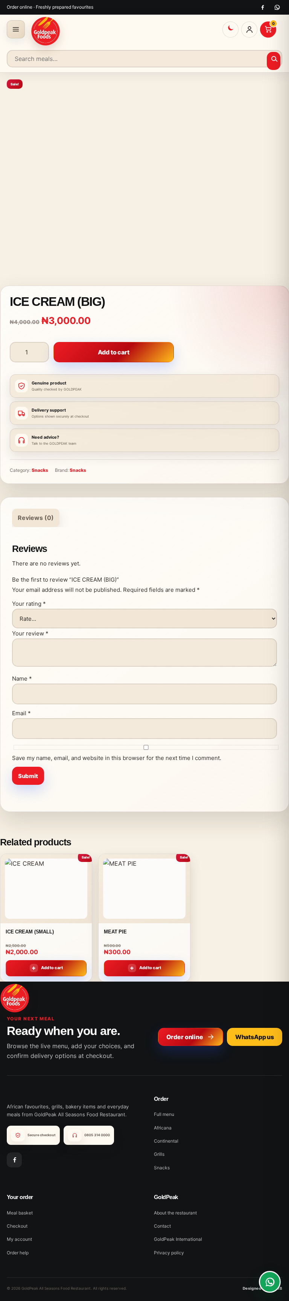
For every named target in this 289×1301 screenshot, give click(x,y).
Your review (30, 633)
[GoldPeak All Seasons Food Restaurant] (45, 31)
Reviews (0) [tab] (36, 517)
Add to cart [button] (52, 967)
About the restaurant (175, 1213)
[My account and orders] (249, 29)
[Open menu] (16, 29)
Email (21, 713)
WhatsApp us (254, 1037)
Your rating (29, 603)
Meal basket (20, 1213)
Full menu (164, 1114)
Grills (159, 1154)
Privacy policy (169, 1252)
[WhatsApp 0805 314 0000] (277, 7)
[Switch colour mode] (230, 29)
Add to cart (113, 352)
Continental (166, 1141)
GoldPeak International (178, 1239)
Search (273, 61)
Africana (163, 1128)
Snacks (40, 470)
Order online (184, 1037)
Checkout (17, 1226)
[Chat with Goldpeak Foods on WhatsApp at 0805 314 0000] (270, 1282)
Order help (18, 1252)
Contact (162, 1226)
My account (19, 1239)
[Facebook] (262, 7)
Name (22, 678)
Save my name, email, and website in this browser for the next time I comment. (116, 757)
